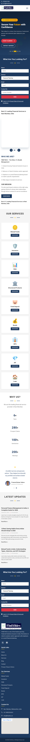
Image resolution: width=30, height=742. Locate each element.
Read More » (4, 521)
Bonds (3, 691)
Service (3, 74)
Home (3, 652)
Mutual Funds (5, 676)
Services (3, 658)
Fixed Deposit (5, 688)
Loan (2, 700)
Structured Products (6, 685)
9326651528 (6, 1)
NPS (2, 694)
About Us (3, 655)
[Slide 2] (15, 150)
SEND (15, 97)
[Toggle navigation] (27, 8)
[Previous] (11, 150)
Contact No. (4, 89)
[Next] (18, 150)
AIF (2, 697)
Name (3, 67)
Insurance (4, 679)
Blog (2, 661)
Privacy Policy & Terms (7, 667)
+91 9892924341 (8, 712)
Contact (3, 664)
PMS (2, 682)
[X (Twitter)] (2, 642)
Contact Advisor (8, 45)
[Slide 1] (14, 150)
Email (3, 82)
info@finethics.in (7, 3)
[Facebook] (6, 642)
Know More (6, 196)
